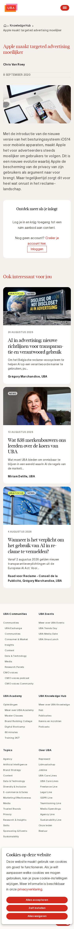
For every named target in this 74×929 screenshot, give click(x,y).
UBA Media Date (48, 633)
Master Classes (14, 715)
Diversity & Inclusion (14, 786)
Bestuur (43, 831)
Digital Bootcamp (15, 726)
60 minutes (11, 732)
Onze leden (45, 825)
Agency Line (47, 814)
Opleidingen (10, 704)
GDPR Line (46, 797)
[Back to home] (11, 8)
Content (9, 650)
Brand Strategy (12, 770)
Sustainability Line (50, 819)
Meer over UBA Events (51, 622)
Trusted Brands (12, 808)
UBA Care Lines (48, 775)
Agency (7, 759)
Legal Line (46, 792)
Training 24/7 (12, 737)
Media (8, 661)
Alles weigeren (37, 916)
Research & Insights (14, 819)
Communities (11, 622)
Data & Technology (15, 656)
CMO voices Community (19, 683)
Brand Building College (18, 721)
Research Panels (14, 667)
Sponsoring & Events (15, 831)
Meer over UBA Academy (19, 710)
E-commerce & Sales (15, 792)
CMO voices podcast (17, 678)
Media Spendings (50, 808)
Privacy (7, 814)
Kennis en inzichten (50, 721)
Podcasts (44, 726)
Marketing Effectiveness (17, 797)
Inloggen (37, 249)
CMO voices (10, 672)
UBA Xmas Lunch (48, 639)
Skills (6, 825)
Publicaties (45, 715)
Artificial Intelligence (15, 764)
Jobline (43, 770)
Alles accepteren (37, 899)
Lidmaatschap (47, 764)
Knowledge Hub (20, 25)
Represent (45, 759)
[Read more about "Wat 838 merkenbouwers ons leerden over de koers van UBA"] (37, 435)
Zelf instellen (37, 907)
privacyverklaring (30, 889)
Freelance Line (48, 786)
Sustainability (11, 836)
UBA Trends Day (48, 628)
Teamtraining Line (50, 803)
